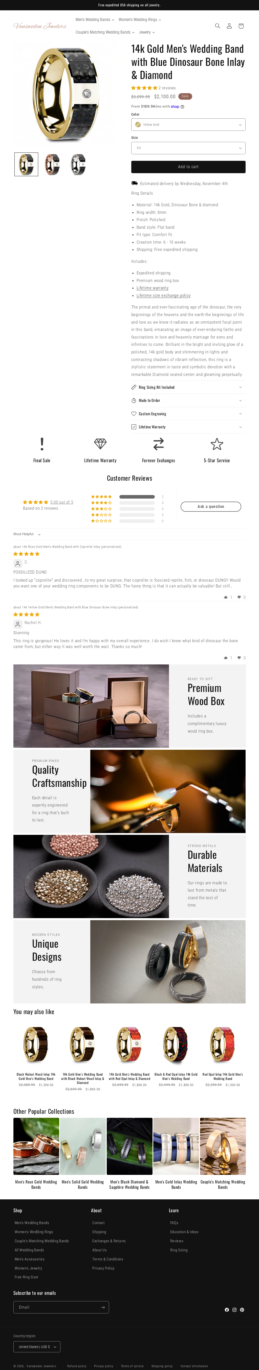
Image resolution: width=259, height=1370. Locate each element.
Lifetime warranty (153, 287)
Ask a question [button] (211, 506)
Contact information (194, 1366)
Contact (98, 1223)
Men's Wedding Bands (32, 1223)
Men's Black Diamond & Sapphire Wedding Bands (129, 1184)
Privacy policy (103, 1366)
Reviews (176, 1241)
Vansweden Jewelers (41, 1366)
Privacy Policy (103, 1268)
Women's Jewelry (28, 1268)
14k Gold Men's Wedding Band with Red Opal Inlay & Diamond (129, 1076)
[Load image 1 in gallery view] (26, 164)
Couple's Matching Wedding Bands (223, 1184)
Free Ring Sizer (27, 1277)
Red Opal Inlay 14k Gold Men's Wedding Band (223, 1076)
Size (134, 138)
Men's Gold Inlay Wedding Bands (176, 1184)
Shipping (99, 1232)
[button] (217, 26)
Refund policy (77, 1366)
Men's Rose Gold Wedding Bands (36, 1184)
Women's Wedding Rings (34, 1232)
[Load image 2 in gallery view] (52, 164)
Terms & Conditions (107, 1259)
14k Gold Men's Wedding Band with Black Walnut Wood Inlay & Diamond (82, 1078)
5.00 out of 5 (61, 502)
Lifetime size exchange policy (164, 295)
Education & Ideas (184, 1232)
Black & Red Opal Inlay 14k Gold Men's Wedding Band (176, 1076)
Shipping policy (162, 1366)
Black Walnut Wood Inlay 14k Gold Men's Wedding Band (36, 1076)
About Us (99, 1250)
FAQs (174, 1223)
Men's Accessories (30, 1259)
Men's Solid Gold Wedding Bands (83, 1184)
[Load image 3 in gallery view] (78, 164)
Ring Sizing (179, 1250)
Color (135, 114)
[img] (26, 553)
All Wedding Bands (29, 1250)
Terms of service (132, 1366)
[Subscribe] (103, 1307)
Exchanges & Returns (109, 1241)
